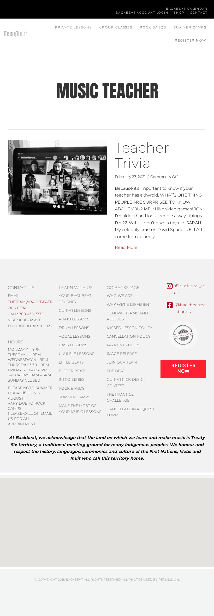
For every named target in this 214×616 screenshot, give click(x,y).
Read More (126, 247)
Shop (179, 12)
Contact (198, 12)
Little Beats (71, 362)
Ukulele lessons (76, 353)
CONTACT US (21, 287)
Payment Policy (123, 345)
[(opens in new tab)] (183, 334)
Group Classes (115, 27)
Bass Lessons (73, 345)
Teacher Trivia (142, 155)
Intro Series (72, 379)
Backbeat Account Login (142, 12)
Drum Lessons (74, 327)
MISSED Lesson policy (129, 327)
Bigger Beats (73, 371)
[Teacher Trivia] (57, 177)
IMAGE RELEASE (122, 353)
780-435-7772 (31, 314)
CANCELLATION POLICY (129, 336)
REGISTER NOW (190, 40)
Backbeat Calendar (186, 8)
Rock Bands (153, 27)
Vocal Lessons (74, 336)
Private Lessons (73, 27)
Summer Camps (190, 27)
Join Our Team (122, 362)
